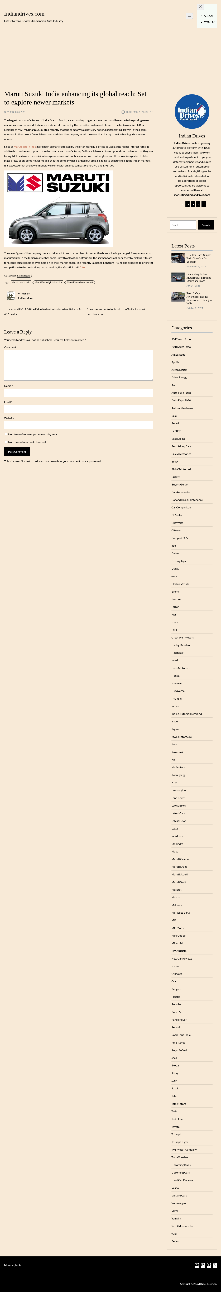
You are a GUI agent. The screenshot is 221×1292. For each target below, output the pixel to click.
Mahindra (177, 843)
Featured (176, 599)
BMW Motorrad (181, 469)
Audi (174, 385)
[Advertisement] (110, 59)
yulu (174, 1233)
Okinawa (176, 973)
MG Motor (177, 927)
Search (206, 225)
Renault (176, 1027)
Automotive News (182, 408)
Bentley (176, 430)
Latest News (23, 275)
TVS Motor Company (184, 1149)
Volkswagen (178, 1203)
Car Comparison (181, 507)
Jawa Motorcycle (181, 736)
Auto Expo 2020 (181, 400)
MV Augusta (178, 950)
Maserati (176, 889)
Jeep (174, 744)
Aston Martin (179, 369)
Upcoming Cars (180, 1172)
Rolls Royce (178, 1042)
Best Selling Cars (181, 446)
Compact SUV (179, 538)
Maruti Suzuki (179, 874)
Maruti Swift (178, 882)
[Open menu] (189, 16)
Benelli (175, 423)
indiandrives (25, 298)
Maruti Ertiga (179, 866)
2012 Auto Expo (181, 339)
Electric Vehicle (180, 583)
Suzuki (175, 1088)
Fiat (173, 614)
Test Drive (177, 1119)
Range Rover (178, 1019)
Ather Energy (179, 377)
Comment (11, 347)
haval (174, 660)
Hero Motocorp (180, 668)
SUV (174, 1080)
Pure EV (176, 1012)
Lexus (174, 828)
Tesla (174, 1111)
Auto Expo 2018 (181, 392)
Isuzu (174, 721)
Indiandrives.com (24, 14)
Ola (173, 981)
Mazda (175, 897)
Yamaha (176, 1218)
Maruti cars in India (25, 146)
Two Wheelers (179, 1157)
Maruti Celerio (180, 859)
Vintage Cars (179, 1195)
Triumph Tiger (179, 1141)
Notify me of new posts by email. (27, 442)
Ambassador (178, 354)
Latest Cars (178, 813)
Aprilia (175, 362)
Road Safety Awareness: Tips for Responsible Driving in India (199, 298)
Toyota (175, 1126)
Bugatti (175, 476)
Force (174, 622)
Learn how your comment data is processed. (76, 461)
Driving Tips (178, 560)
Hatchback (177, 652)
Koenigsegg (178, 774)
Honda (175, 675)
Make (174, 851)
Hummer (176, 683)
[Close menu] (200, 7)
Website (9, 418)
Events (175, 591)
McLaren (176, 905)
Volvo (174, 1210)
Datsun (175, 553)
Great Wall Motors (182, 637)
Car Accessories (180, 492)
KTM (174, 782)
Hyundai (176, 698)
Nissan (175, 966)
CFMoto (176, 515)
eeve (174, 576)
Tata (173, 1096)
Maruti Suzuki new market (80, 282)
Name (8, 385)
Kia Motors (178, 767)
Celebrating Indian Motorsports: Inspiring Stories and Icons (198, 277)
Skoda (175, 1065)
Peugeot (176, 989)
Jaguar (175, 729)
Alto (82, 267)
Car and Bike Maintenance (187, 499)
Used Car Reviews (182, 1180)
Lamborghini (178, 790)
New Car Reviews (181, 958)
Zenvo (175, 1241)
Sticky (175, 1073)
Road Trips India (181, 1034)
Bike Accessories (181, 453)
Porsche (176, 1004)
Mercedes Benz (180, 912)
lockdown (177, 836)
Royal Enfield (179, 1050)
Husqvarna (178, 690)
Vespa (175, 1187)
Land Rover (178, 797)
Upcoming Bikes (181, 1164)
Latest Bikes (178, 805)
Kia (173, 759)
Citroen (176, 530)
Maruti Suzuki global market (49, 282)
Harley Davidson (181, 645)
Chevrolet (177, 522)
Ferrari (175, 606)
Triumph (176, 1134)
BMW (175, 461)
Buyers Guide (179, 484)
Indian (175, 706)
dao (173, 545)
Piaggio (175, 996)
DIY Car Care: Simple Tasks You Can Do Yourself (198, 258)
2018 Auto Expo (181, 346)
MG (173, 920)
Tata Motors (178, 1103)
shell (174, 1057)
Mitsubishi (177, 943)
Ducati (175, 568)
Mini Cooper (178, 935)
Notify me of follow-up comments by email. (33, 434)
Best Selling (178, 438)
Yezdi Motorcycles (182, 1226)
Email (8, 402)
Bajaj (174, 415)
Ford (174, 629)
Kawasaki (177, 752)
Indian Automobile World (186, 713)
